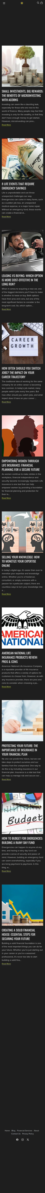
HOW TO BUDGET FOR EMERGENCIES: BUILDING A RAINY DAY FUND (22, 840)
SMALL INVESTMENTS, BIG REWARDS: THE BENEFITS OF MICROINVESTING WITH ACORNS (22, 95)
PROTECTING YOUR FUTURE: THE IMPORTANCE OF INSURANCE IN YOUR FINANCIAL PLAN (20, 749)
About (36, 1130)
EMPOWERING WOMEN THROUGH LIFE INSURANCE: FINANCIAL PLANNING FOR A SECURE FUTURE (21, 465)
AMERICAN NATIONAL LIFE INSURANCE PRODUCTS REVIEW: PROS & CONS (20, 657)
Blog (14, 1130)
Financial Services (25, 1130)
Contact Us (16, 1134)
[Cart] (42, 3)
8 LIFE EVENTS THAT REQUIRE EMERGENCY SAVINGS (18, 185)
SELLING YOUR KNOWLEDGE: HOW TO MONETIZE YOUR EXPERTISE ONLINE (21, 561)
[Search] (38, 3)
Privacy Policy (28, 1134)
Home (7, 1130)
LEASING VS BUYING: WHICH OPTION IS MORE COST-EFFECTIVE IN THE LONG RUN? (22, 279)
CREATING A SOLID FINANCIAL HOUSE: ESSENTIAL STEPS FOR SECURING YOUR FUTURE (18, 934)
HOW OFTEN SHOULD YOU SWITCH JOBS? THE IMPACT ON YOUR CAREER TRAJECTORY (21, 372)
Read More (6, 125)
